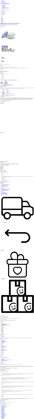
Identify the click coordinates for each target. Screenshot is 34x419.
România (4, 409)
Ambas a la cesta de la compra (2, 86)
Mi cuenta (2, 343)
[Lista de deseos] (1, 15)
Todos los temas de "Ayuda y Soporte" (5, 7)
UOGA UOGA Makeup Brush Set (4, 189)
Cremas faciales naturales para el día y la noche (5, 184)
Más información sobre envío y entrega (3, 71)
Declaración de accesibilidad (3, 360)
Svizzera (4, 413)
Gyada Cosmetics (2, 188)
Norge (3, 418)
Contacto (2, 353)
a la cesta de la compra (3, 1)
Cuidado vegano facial (3, 185)
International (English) (7, 405)
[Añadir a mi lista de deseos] (0, 69)
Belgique (4, 416)
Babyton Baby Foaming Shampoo (4, 192)
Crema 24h (7, 91)
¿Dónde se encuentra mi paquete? (4, 346)
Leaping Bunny (7, 94)
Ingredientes (2, 349)
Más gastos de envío (7, 64)
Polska (3, 410)
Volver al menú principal (3, 0)
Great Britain (5, 407)
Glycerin (1, 99)
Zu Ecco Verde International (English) (3, 403)
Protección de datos (3, 359)
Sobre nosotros (2, 352)
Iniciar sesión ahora (3, 12)
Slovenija (4, 408)
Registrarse (2, 345)
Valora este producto (2, 182)
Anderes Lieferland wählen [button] (2, 404)
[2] (18, 97)
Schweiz (4, 412)
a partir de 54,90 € (5, 3)
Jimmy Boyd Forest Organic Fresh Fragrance (5, 190)
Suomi (3, 411)
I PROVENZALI (3, 23)
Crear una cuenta (2, 14)
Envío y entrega (2, 340)
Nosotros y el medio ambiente (3, 350)
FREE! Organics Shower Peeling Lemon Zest (5, 193)
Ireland (3, 415)
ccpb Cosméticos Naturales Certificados (4, 186)
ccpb (9, 94)
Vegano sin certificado (12, 94)
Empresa (2, 361)
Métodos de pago (3, 6)
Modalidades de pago (3, 341)
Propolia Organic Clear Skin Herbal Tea (4, 194)
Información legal (2, 102)
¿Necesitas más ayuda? (3, 342)
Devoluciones (3, 5)
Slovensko (4, 414)
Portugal (4, 417)
